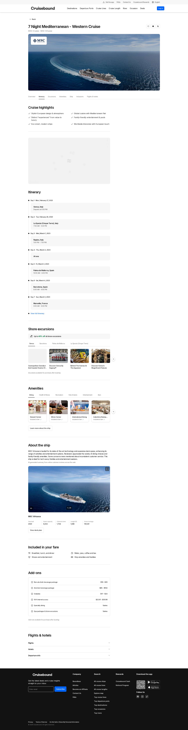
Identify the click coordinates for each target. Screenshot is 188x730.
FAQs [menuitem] (118, 2)
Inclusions (80, 96)
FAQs (74, 697)
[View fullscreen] (107, 469)
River (125, 8)
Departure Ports (86, 8)
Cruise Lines (101, 8)
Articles (75, 685)
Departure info (34, 655)
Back (34, 19)
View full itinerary (37, 313)
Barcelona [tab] (43, 343)
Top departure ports (101, 701)
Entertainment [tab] (87, 395)
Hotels (31, 649)
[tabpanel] (69, 359)
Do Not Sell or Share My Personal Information (64, 722)
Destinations (72, 8)
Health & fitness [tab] (44, 395)
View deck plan (36, 530)
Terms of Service (41, 722)
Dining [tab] (31, 395)
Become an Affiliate (80, 689)
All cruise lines (99, 685)
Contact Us (77, 693)
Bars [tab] (99, 395)
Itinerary (42, 96)
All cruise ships (100, 681)
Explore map (98, 693)
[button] (148, 26)
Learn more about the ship (40, 428)
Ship (71, 96)
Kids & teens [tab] (73, 395)
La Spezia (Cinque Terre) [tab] (79, 343)
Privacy (30, 722)
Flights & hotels (92, 96)
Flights (31, 643)
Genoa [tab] (31, 343)
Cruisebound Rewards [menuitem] (141, 2)
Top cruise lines (100, 697)
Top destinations (100, 705)
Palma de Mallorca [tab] (58, 343)
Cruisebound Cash (123, 681)
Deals (142, 8)
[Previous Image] (31, 508)
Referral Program (122, 685)
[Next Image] (107, 508)
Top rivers (98, 713)
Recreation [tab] (59, 395)
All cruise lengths (100, 689)
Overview (31, 96)
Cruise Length (114, 8)
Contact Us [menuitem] (127, 2)
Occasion (134, 8)
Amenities (62, 96)
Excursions (52, 96)
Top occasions (99, 709)
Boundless (77, 681)
